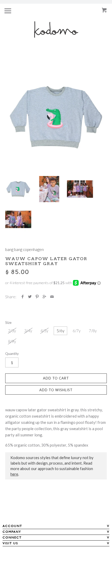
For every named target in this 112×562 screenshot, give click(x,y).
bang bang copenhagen (24, 249)
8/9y (12, 341)
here (14, 474)
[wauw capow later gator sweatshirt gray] (56, 117)
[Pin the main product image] (37, 296)
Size (8, 322)
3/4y (28, 330)
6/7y (76, 330)
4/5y (44, 330)
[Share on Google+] (44, 296)
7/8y (93, 330)
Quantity (12, 354)
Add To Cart (56, 378)
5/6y (60, 330)
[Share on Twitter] (29, 296)
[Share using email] (51, 296)
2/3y (12, 330)
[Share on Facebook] (22, 296)
